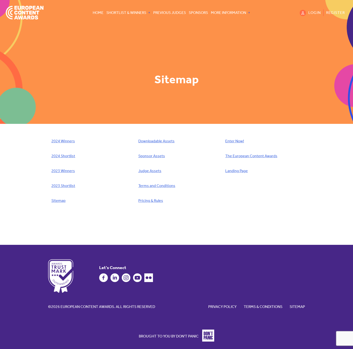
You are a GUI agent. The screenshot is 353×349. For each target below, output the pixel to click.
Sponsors (198, 13)
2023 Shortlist (63, 185)
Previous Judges (169, 13)
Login (314, 12)
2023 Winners (63, 170)
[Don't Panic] (206, 340)
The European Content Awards (251, 156)
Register (335, 12)
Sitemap (58, 200)
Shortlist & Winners (126, 13)
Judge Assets (149, 170)
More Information (228, 13)
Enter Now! (234, 141)
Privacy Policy (222, 306)
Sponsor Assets (151, 156)
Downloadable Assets (156, 141)
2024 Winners (63, 141)
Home (98, 13)
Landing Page (236, 170)
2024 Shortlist (63, 156)
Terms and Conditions (156, 185)
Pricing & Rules (150, 200)
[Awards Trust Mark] (60, 276)
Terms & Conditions (263, 306)
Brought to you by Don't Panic (169, 336)
